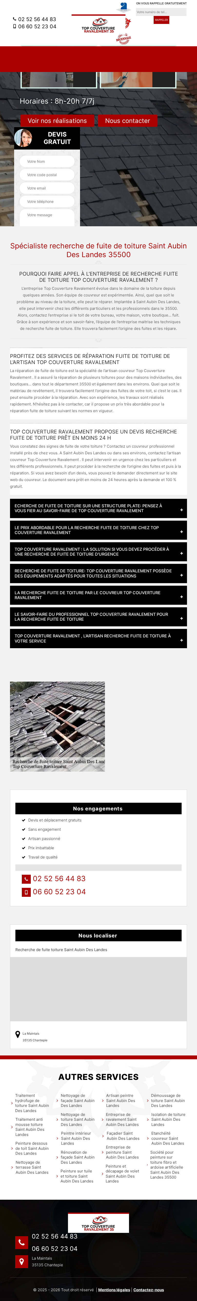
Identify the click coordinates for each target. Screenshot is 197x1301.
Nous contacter (127, 120)
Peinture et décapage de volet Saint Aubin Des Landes (122, 1174)
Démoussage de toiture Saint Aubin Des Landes (168, 1100)
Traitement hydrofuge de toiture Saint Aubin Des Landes (32, 1103)
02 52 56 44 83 (36, 19)
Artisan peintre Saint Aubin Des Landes (120, 1100)
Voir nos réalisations (57, 120)
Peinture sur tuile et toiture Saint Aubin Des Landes (77, 1176)
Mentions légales (114, 1289)
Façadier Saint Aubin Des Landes (123, 1136)
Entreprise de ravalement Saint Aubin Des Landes (122, 1119)
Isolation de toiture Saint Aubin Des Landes (168, 1119)
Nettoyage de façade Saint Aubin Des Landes (78, 1100)
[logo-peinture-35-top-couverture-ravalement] (98, 1223)
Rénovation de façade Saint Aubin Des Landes (78, 1157)
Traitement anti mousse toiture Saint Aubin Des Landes (29, 1127)
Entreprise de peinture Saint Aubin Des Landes (122, 1152)
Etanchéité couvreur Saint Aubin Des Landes (167, 1138)
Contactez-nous (148, 1289)
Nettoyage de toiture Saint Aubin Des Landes (78, 1119)
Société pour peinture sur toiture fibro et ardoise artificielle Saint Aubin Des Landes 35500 (166, 1165)
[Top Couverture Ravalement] (98, 24)
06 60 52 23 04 (36, 26)
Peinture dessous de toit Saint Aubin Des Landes (32, 1148)
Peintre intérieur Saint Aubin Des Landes (76, 1138)
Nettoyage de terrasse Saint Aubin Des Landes (32, 1167)
